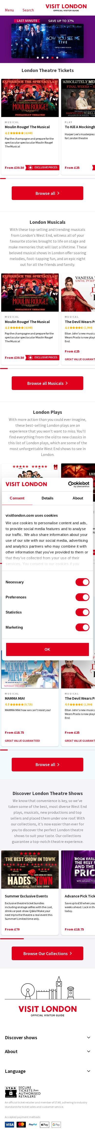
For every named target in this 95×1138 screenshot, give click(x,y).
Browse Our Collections (45, 953)
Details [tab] (48, 498)
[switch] (82, 597)
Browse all (45, 193)
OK (47, 649)
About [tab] (78, 498)
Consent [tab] (17, 498)
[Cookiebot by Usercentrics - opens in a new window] (68, 484)
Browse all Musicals (45, 383)
